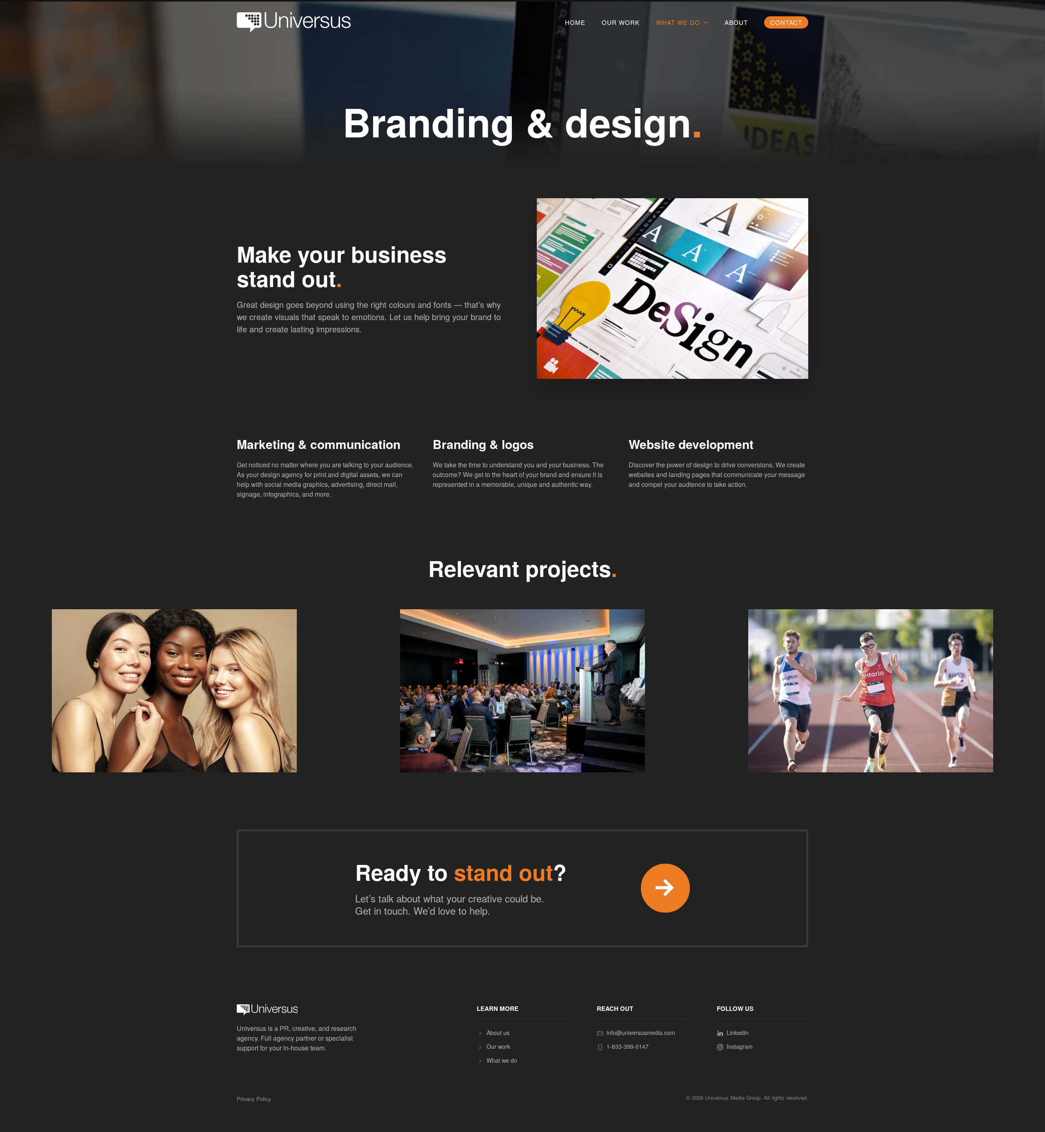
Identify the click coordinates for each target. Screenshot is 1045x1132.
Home (575, 22)
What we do (502, 1060)
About (736, 22)
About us (498, 1032)
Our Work (621, 22)
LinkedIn (738, 1032)
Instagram (740, 1046)
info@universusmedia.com (641, 1032)
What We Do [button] (678, 22)
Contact (786, 22)
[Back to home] (294, 22)
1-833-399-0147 (628, 1046)
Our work (498, 1046)
